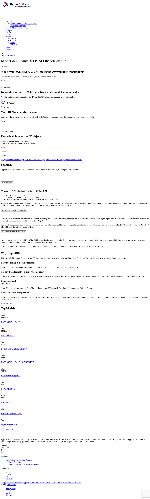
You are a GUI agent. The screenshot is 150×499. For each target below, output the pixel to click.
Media (12, 43)
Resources (9, 36)
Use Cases (9, 32)
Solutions (9, 21)
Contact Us (10, 49)
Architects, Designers (18, 26)
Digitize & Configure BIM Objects (14, 210)
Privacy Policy (11, 489)
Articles (13, 38)
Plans (8, 34)
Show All (9, 429)
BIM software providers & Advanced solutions (23, 464)
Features (9, 30)
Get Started (5, 55)
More (3, 81)
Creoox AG (11, 485)
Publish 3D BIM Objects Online (13, 232)
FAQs (8, 47)
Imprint (8, 493)
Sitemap (9, 495)
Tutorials (13, 45)
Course (13, 41)
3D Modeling (7, 183)
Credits (8, 491)
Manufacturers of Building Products (23, 24)
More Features (6, 303)
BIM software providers (19, 28)
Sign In (12, 55)
